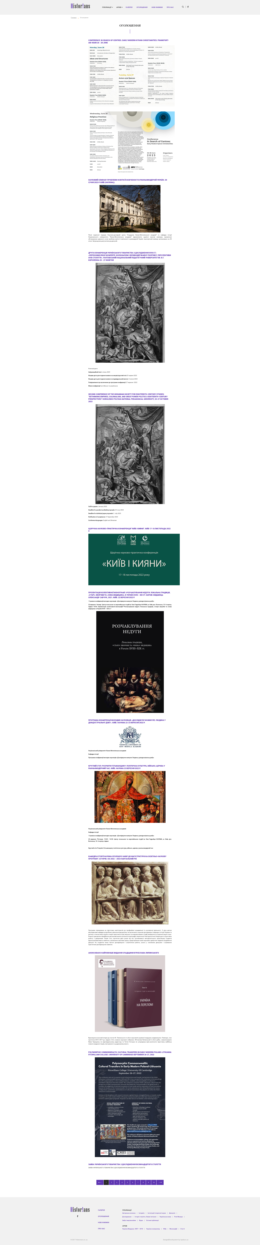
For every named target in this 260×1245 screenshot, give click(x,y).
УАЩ (164, 1229)
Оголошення (141, 7)
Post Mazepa (178, 1217)
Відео (141, 1220)
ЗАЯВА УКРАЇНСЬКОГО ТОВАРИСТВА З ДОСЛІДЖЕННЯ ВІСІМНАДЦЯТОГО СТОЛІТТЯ (124, 1164)
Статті (182, 1229)
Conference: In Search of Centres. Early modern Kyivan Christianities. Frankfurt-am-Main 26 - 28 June (128, 41)
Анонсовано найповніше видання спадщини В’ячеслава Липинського (123, 953)
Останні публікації (152, 1220)
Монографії (173, 1229)
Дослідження (126, 1217)
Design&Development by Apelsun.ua (175, 1240)
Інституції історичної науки (157, 1213)
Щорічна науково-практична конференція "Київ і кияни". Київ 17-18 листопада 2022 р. (129, 530)
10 (154, 1182)
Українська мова (165, 1217)
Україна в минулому (153, 1229)
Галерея (129, 7)
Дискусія (172, 1213)
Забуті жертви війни (129, 1220)
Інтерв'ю (141, 1213)
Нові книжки (157, 7)
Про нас (170, 7)
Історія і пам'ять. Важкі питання (145, 1217)
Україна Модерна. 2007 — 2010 (132, 1229)
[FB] (188, 7)
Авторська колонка (128, 1213)
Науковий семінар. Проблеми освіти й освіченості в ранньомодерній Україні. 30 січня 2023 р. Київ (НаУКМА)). (127, 181)
